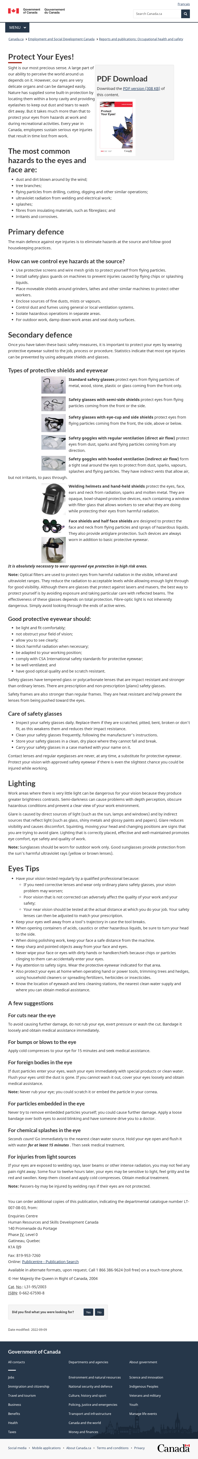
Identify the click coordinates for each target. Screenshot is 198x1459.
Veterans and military (145, 1395)
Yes (88, 1312)
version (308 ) (141, 88)
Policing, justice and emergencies (93, 1405)
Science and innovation (146, 1377)
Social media (17, 1448)
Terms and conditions (113, 1448)
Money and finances (83, 1432)
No (99, 1312)
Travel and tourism (22, 1395)
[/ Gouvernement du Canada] (36, 11)
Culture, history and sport (87, 1395)
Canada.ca (16, 39)
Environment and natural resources (95, 1377)
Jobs (11, 1377)
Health (13, 1423)
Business (14, 1405)
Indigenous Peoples (143, 1386)
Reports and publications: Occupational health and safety (141, 39)
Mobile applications (46, 1448)
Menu (15, 27)
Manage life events (143, 1414)
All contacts (16, 1362)
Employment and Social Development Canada (61, 39)
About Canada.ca (78, 1448)
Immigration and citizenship (28, 1386)
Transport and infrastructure (90, 1414)
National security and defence (90, 1386)
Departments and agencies (88, 1362)
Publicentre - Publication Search (50, 1261)
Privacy (139, 1448)
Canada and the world (85, 1423)
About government (143, 1362)
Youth (133, 1405)
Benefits (14, 1414)
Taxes (12, 1432)
